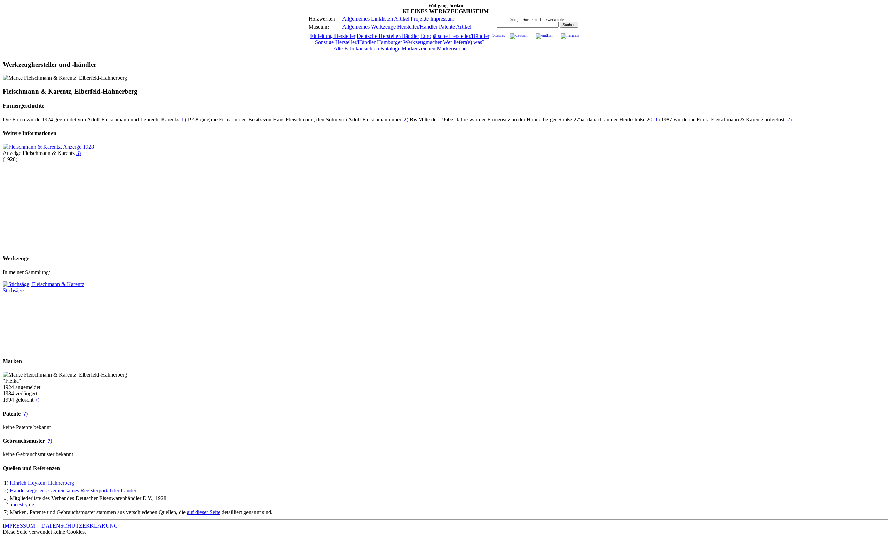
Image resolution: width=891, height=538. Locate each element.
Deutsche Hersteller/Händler (388, 36)
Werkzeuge (383, 27)
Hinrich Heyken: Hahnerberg (42, 483)
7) (37, 400)
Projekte (420, 19)
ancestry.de (22, 504)
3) (78, 153)
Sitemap (498, 35)
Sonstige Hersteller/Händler (345, 42)
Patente (447, 27)
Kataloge (390, 49)
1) (183, 119)
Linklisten (382, 19)
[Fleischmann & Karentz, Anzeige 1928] (48, 147)
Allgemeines (356, 19)
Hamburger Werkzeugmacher (409, 42)
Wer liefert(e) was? (463, 42)
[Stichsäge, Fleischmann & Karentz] (43, 284)
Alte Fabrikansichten (356, 49)
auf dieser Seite (203, 512)
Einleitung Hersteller (332, 36)
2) (406, 119)
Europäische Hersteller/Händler (454, 36)
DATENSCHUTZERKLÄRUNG (79, 526)
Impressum (442, 19)
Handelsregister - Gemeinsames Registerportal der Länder (73, 490)
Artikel (401, 19)
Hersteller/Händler (417, 27)
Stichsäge (13, 290)
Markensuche (451, 49)
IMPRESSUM (19, 526)
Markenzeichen (418, 49)
